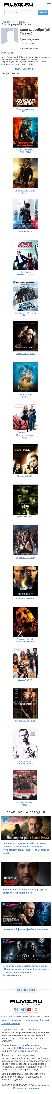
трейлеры (6, 1017)
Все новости (26, 989)
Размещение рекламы (26, 1088)
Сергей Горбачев (27, 1051)
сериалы (37, 1017)
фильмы (27, 1017)
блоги (46, 1017)
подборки (17, 1020)
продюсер (7, 52)
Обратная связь (39, 1085)
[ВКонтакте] (16, 1009)
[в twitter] (22, 1009)
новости (17, 1017)
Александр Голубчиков (34, 1048)
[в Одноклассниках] (36, 1009)
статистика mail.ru (10, 1023)
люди (4, 1020)
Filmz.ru (23, 1038)
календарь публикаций (38, 1020)
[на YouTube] (29, 1009)
